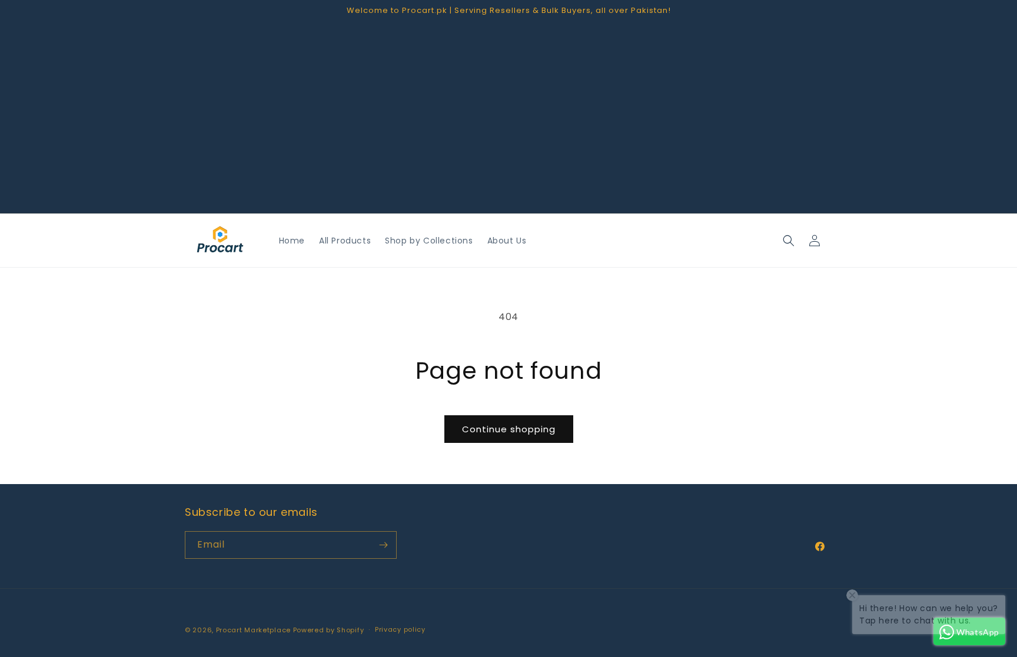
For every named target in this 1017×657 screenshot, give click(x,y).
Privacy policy (400, 629)
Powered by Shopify (328, 630)
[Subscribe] (383, 545)
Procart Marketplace (253, 630)
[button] (789, 241)
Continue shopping (509, 429)
